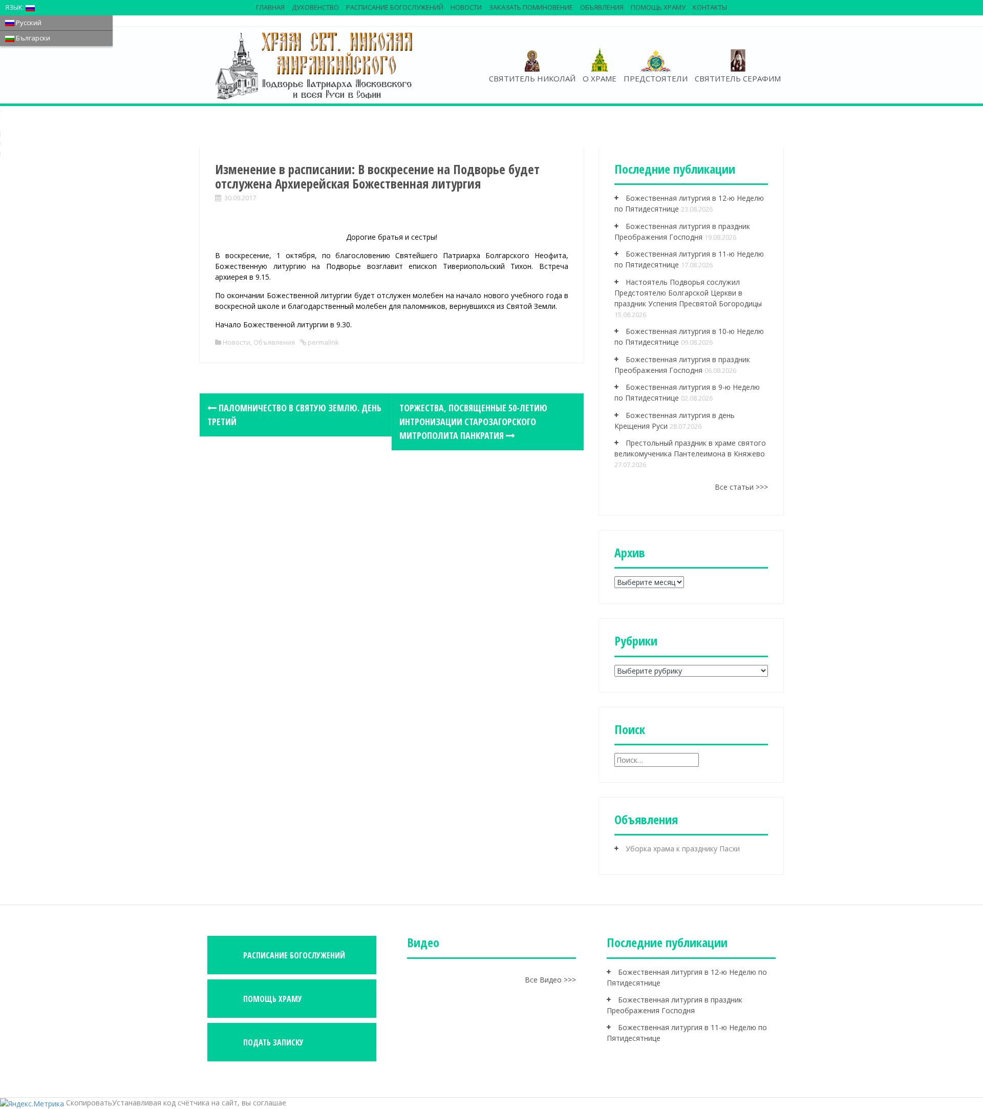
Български (32, 38)
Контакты (710, 7)
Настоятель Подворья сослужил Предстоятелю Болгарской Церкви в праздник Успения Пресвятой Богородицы (688, 292)
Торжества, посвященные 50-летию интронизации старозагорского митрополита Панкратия (473, 422)
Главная (270, 7)
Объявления (602, 7)
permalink (322, 342)
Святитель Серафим (738, 78)
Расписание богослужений (394, 7)
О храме (599, 78)
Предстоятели (656, 78)
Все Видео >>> (550, 980)
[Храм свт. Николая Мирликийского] (315, 65)
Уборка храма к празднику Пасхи (683, 848)
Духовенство (315, 7)
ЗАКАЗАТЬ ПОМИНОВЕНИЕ (531, 7)
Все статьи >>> (741, 487)
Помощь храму (658, 7)
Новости (466, 7)
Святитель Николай (532, 78)
